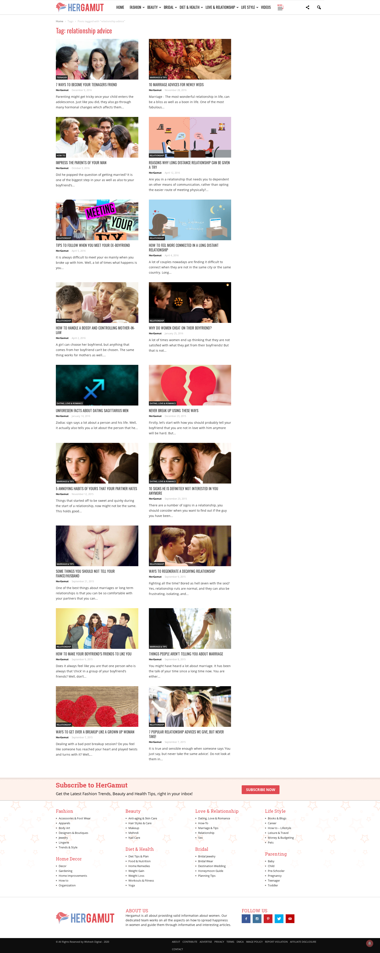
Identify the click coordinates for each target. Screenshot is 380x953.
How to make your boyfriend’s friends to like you (94, 654)
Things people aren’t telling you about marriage (186, 654)
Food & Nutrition (139, 861)
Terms (230, 941)
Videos (266, 7)
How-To (61, 155)
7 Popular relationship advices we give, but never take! (186, 734)
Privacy (219, 941)
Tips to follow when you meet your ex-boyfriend (93, 245)
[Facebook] (246, 918)
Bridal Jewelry (207, 856)
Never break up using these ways (173, 410)
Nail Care (134, 838)
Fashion (135, 7)
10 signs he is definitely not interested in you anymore (183, 491)
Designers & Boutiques (73, 833)
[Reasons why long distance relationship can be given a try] (190, 137)
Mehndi (133, 833)
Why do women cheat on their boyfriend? (180, 328)
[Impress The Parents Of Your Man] (97, 137)
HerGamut (62, 90)
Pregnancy (275, 876)
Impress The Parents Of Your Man (81, 162)
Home (120, 7)
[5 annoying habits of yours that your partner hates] (97, 463)
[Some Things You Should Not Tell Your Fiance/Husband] (97, 546)
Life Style (248, 7)
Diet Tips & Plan (138, 856)
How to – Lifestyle (279, 828)
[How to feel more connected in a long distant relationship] (190, 220)
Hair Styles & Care (140, 823)
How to (63, 880)
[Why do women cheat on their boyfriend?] (190, 302)
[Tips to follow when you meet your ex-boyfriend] (97, 220)
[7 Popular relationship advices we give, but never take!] (190, 706)
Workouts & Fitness (141, 880)
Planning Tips (207, 876)
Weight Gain (136, 871)
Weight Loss (136, 876)
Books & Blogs (277, 818)
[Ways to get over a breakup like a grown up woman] (97, 706)
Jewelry (63, 838)
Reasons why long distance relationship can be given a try (189, 165)
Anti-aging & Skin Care (142, 818)
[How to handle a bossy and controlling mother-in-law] (97, 302)
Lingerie (64, 842)
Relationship (157, 155)
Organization (67, 885)
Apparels (64, 823)
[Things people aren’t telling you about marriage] (190, 628)
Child (271, 866)
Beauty (152, 7)
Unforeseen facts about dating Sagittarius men (92, 410)
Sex (200, 838)
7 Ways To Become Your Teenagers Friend (86, 84)
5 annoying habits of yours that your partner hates (96, 488)
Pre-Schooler (276, 871)
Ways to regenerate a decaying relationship (182, 571)
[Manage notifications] (369, 943)
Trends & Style (68, 847)
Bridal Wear (205, 861)
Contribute (190, 941)
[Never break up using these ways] (190, 385)
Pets (271, 842)
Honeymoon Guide (210, 871)
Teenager (62, 77)
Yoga (131, 885)
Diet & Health (189, 7)
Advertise (206, 941)
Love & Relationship (220, 7)
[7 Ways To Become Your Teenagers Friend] (97, 59)
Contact (177, 949)
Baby (271, 861)
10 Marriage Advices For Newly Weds (176, 84)
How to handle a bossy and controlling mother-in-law (95, 330)
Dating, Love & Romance (70, 403)
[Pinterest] (268, 918)
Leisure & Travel (278, 833)
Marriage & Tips (158, 77)
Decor (62, 866)
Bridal (169, 7)
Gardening (65, 871)
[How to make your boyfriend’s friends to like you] (97, 628)
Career (272, 823)
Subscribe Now (260, 789)
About (176, 941)
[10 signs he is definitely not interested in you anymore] (190, 463)
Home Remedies (139, 866)
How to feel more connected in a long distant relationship (184, 248)
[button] (307, 8)
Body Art (64, 828)
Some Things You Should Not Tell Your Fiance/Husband (85, 573)
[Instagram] (257, 918)
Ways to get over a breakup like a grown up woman (95, 732)
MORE (280, 7)
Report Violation (276, 941)
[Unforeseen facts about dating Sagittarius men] (97, 385)
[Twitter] (279, 918)
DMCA (240, 941)
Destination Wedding (212, 866)
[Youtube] (290, 918)
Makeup (133, 828)
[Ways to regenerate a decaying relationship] (190, 546)
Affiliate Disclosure (303, 941)
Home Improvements (73, 876)
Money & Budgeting (281, 838)
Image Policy (254, 941)
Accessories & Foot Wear (75, 818)
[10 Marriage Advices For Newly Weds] (190, 59)
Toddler (273, 885)
